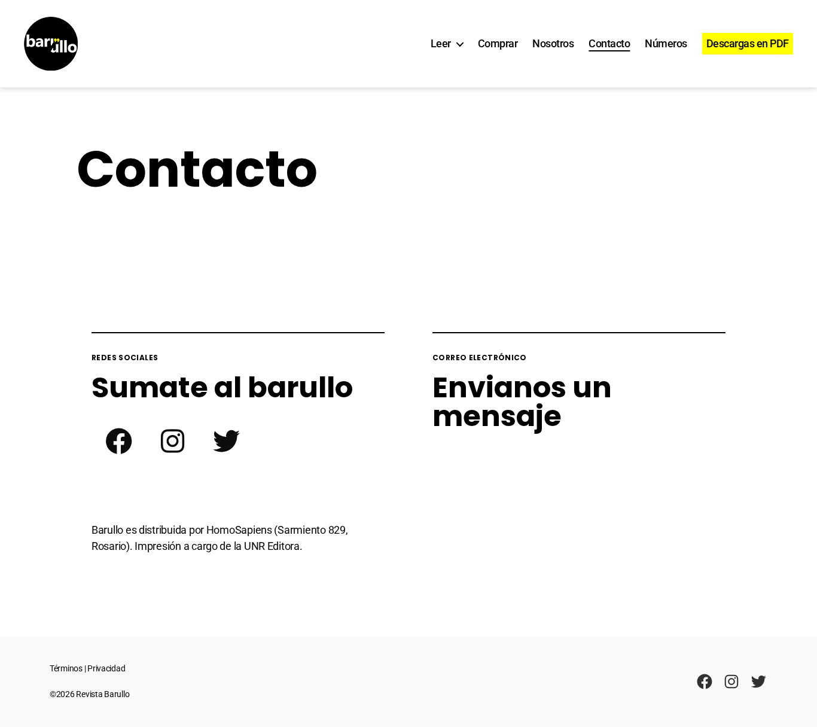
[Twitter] (226, 441)
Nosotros (553, 43)
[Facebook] (118, 441)
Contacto (609, 43)
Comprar (498, 43)
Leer (441, 43)
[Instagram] (172, 441)
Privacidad (106, 669)
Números (666, 43)
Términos (66, 669)
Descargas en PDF (747, 43)
